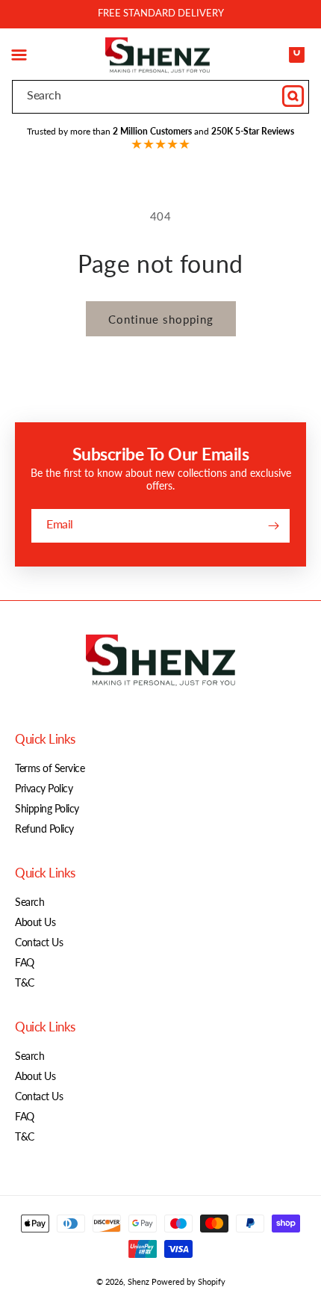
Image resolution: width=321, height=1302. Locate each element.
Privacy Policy (43, 788)
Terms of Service (49, 768)
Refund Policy (44, 828)
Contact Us (39, 942)
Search (29, 901)
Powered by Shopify (188, 1281)
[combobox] (160, 97)
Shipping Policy (47, 808)
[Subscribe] (273, 525)
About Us (35, 922)
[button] (18, 55)
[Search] (292, 96)
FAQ (24, 962)
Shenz (138, 1281)
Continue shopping (161, 319)
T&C (24, 982)
